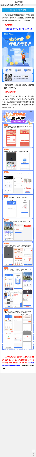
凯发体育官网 (19, 2)
